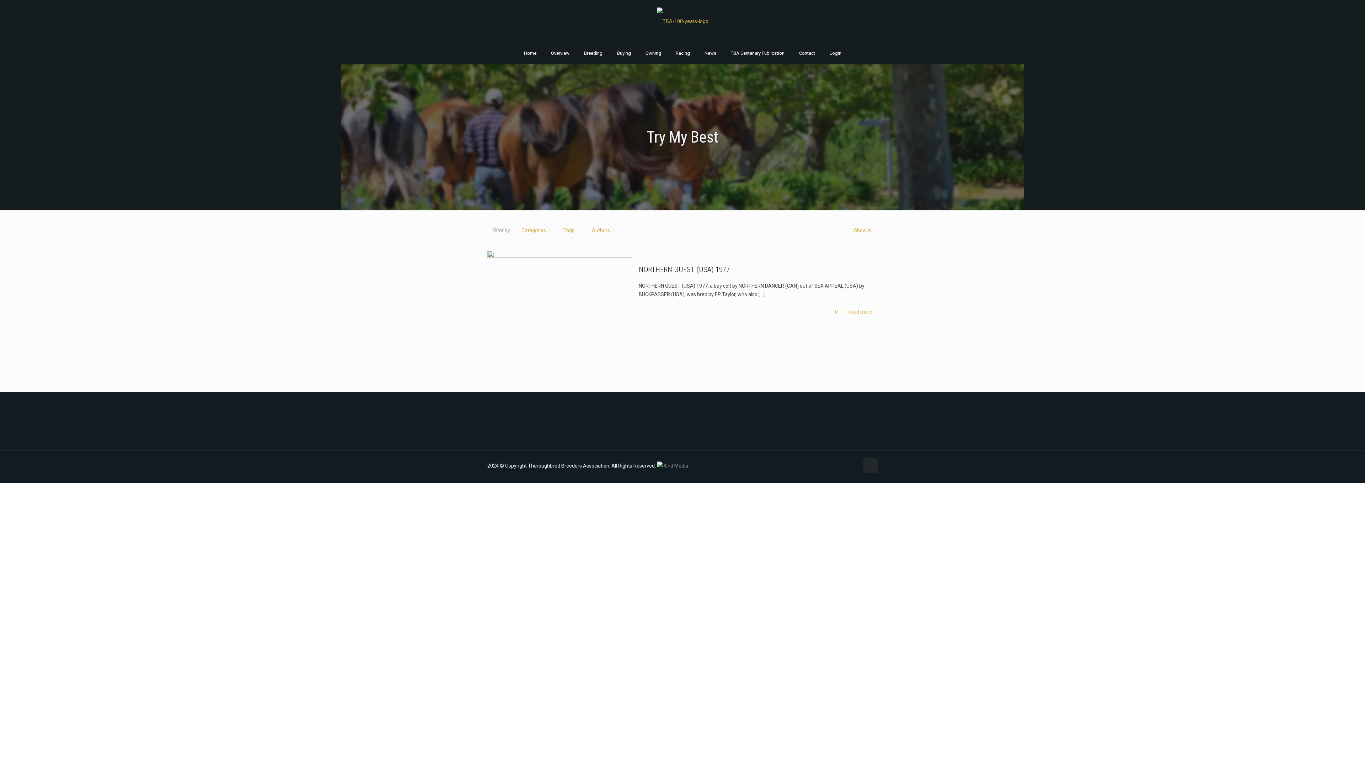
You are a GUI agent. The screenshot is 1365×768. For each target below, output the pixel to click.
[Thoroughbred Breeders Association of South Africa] (682, 21)
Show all (863, 230)
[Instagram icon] (846, 466)
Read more (859, 312)
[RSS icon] (853, 466)
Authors (601, 230)
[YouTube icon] (838, 466)
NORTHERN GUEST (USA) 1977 (684, 269)
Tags (568, 230)
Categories (533, 230)
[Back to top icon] (870, 465)
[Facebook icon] (831, 466)
